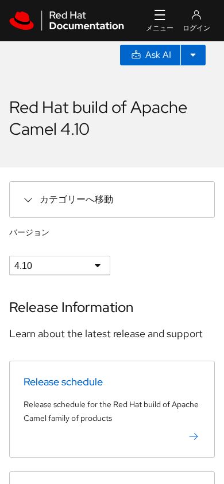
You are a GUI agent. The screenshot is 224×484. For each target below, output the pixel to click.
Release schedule (63, 381)
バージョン (29, 232)
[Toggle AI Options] (193, 55)
